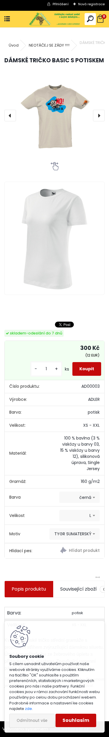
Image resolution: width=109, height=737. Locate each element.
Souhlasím (75, 720)
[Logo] (54, 19)
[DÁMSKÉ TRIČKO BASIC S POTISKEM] (54, 115)
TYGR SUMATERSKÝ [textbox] (72, 534)
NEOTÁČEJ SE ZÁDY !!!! (49, 45)
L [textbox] (90, 515)
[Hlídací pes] (79, 551)
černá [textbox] (85, 497)
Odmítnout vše (32, 720)
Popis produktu (29, 589)
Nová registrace (91, 4)
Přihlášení (61, 4)
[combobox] (79, 497)
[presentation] (10, 115)
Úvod (14, 45)
